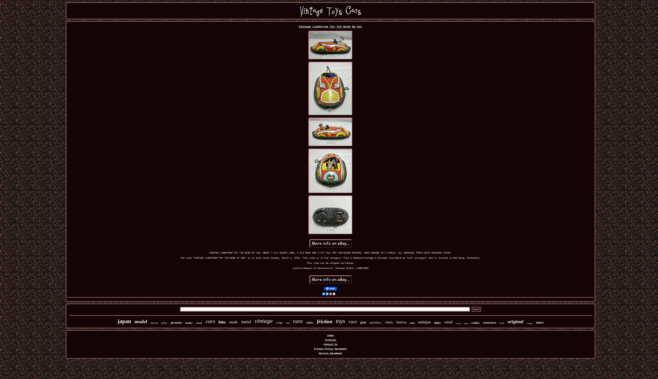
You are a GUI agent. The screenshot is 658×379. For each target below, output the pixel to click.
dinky (437, 322)
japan (124, 321)
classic (199, 323)
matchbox (375, 322)
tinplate (530, 323)
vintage (264, 321)
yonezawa (489, 322)
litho (222, 322)
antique (424, 322)
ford (363, 322)
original (515, 321)
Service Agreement (330, 353)
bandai (189, 323)
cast (288, 323)
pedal (412, 323)
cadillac (475, 322)
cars (210, 321)
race (353, 321)
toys (340, 321)
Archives (330, 340)
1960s (389, 322)
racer (466, 323)
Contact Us (330, 344)
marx (540, 322)
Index (330, 335)
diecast (154, 322)
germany (176, 322)
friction (324, 321)
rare (298, 321)
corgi (279, 322)
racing (458, 323)
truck (501, 323)
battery (401, 322)
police (164, 323)
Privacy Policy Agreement (330, 349)
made (233, 322)
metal (246, 321)
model (141, 321)
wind (448, 322)
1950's (309, 322)
